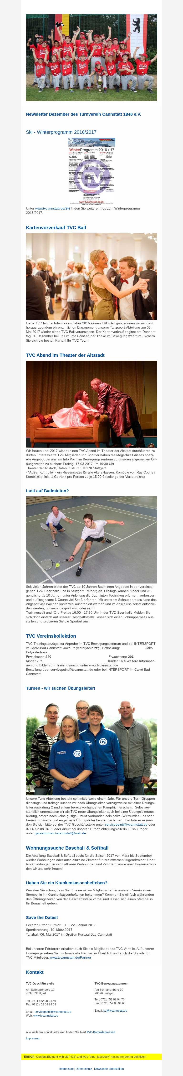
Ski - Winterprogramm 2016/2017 (61, 132)
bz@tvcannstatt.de (115, 1010)
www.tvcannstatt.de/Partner (70, 957)
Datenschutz (84, 1069)
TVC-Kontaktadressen (100, 1032)
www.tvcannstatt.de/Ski (52, 208)
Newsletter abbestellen (109, 1069)
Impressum (33, 1038)
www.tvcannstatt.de (45, 1015)
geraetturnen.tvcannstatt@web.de (60, 833)
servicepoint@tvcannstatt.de (126, 824)
